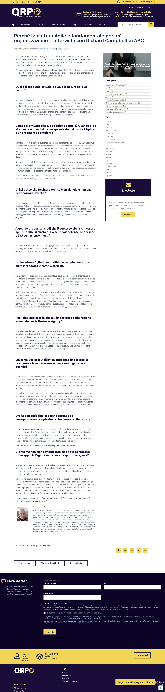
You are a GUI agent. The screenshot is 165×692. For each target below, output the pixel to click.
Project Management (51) (115, 106)
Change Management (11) (115, 142)
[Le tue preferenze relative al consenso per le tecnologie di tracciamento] (160, 687)
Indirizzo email (51, 583)
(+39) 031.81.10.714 (35, 2)
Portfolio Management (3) (115, 112)
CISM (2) (108, 124)
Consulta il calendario (25, 656)
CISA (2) (108, 127)
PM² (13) (108, 160)
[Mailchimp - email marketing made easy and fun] (56, 639)
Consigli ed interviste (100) (116, 94)
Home (64, 672)
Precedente (76, 563)
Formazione (66, 675)
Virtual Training (20, 688)
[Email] (145, 550)
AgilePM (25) (110, 139)
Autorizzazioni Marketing (55, 603)
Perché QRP (67, 678)
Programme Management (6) (117, 109)
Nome (107, 583)
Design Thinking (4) (113, 130)
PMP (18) (108, 163)
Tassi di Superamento (70, 681)
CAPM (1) (109, 133)
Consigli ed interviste (47, 49)
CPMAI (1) (109, 121)
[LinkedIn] (132, 550)
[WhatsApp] (138, 550)
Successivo (25, 563)
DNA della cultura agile (38, 501)
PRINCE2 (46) (110, 166)
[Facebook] (118, 550)
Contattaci (142, 655)
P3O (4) (108, 169)
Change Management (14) (115, 100)
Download (140, 7)
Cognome (48, 593)
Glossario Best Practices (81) (116, 85)
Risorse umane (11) (113, 91)
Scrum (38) (109, 172)
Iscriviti (128, 214)
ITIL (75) (108, 151)
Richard (35, 510)
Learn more (60, 623)
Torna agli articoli (50, 563)
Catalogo (131, 7)
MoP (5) (108, 154)
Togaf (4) (108, 175)
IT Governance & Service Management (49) (122, 103)
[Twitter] (125, 550)
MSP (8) (108, 157)
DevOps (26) (110, 148)
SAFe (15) (109, 136)
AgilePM (65, 49)
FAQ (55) (108, 88)
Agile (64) (109, 97)
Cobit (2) (108, 145)
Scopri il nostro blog (51, 656)
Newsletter (150, 7)
